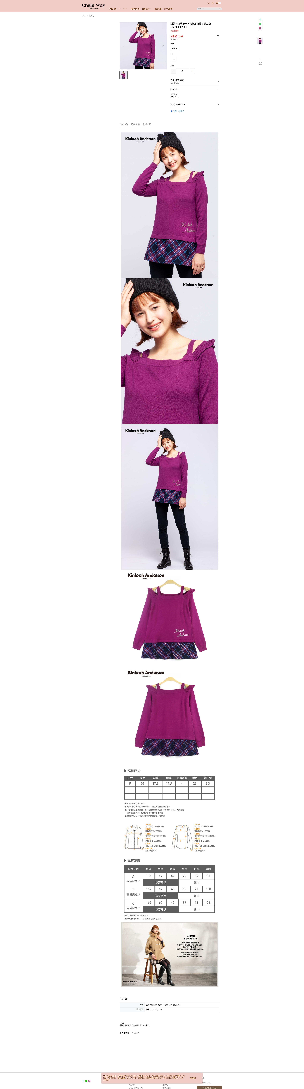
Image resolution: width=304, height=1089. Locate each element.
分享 (174, 111)
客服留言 (165, 1085)
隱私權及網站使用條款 (136, 1088)
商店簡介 (132, 1085)
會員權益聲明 (166, 1088)
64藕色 (175, 48)
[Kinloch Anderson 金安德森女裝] (93, 6)
